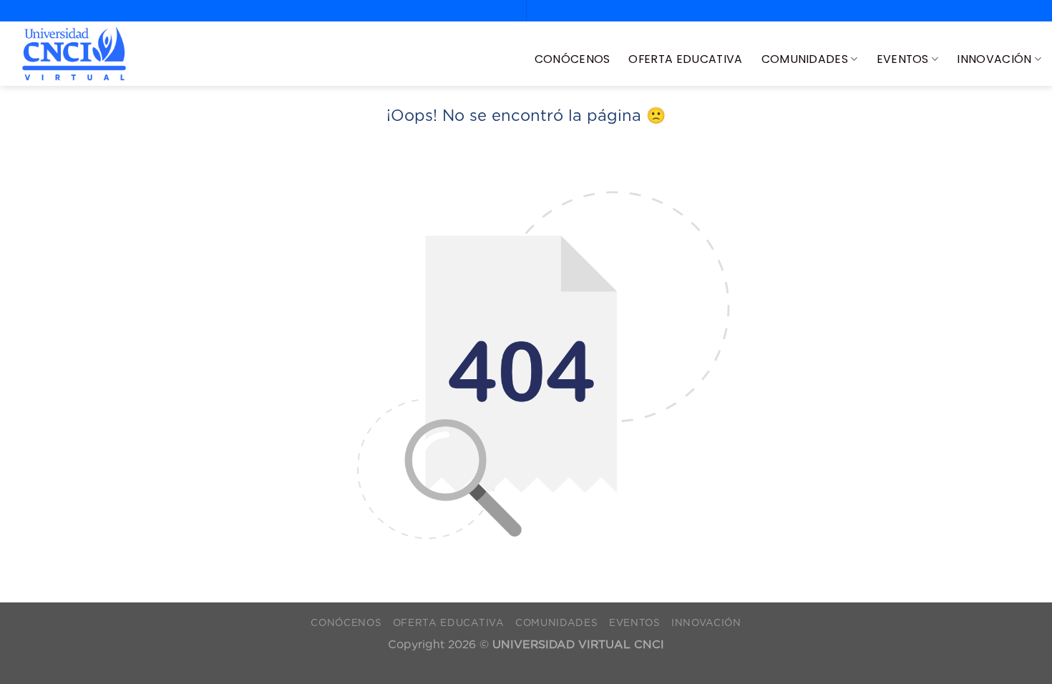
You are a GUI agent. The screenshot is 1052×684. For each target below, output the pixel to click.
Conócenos (572, 59)
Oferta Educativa (685, 59)
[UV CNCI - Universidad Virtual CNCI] (74, 54)
